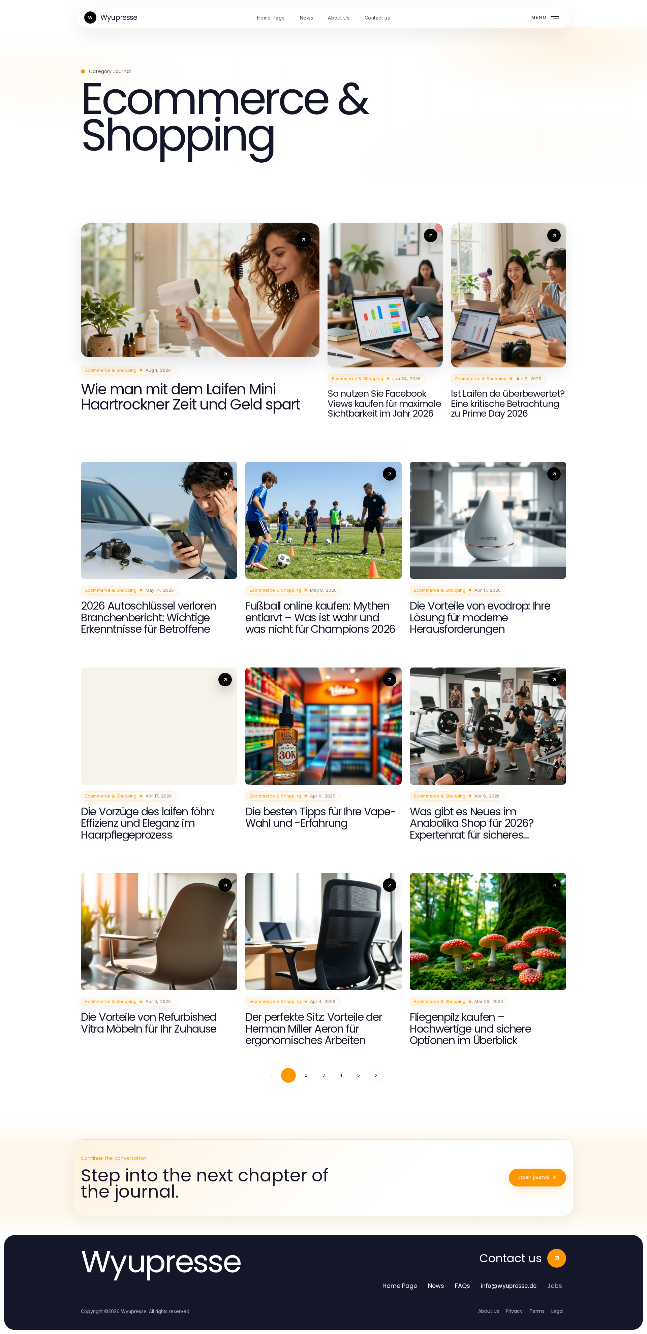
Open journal (533, 1177)
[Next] (376, 1075)
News (436, 1285)
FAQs (462, 1285)
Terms (537, 1311)
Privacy (514, 1311)
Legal (557, 1311)
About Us (488, 1311)
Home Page (399, 1285)
